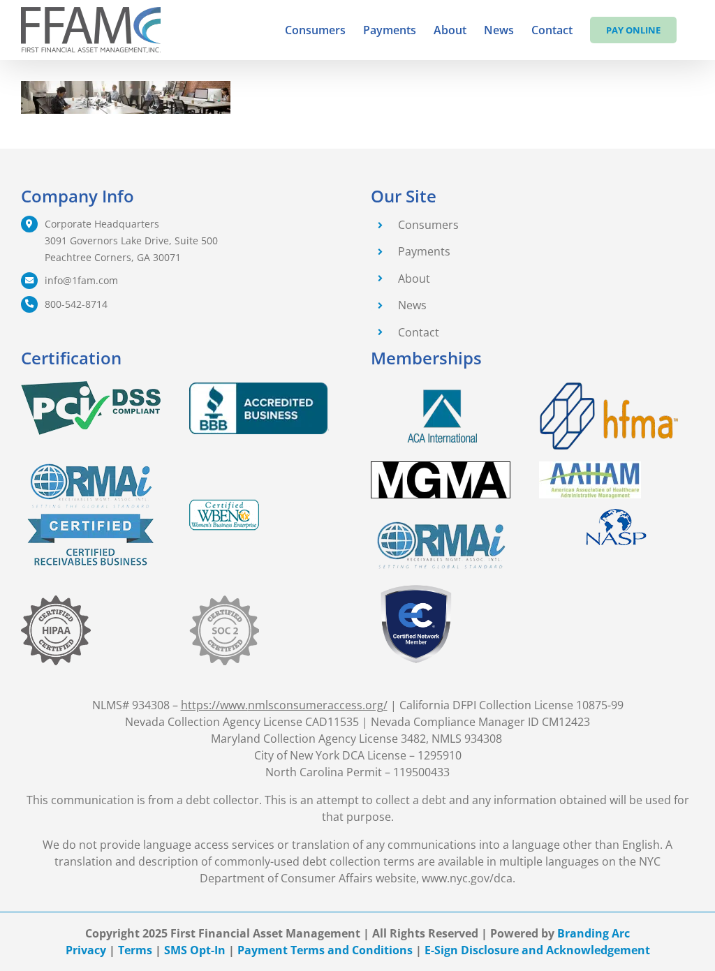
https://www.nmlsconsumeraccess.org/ (284, 705)
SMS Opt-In (195, 950)
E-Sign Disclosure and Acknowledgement (537, 950)
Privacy (86, 950)
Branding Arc (593, 933)
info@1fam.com (81, 280)
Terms (135, 950)
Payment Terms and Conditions (325, 950)
